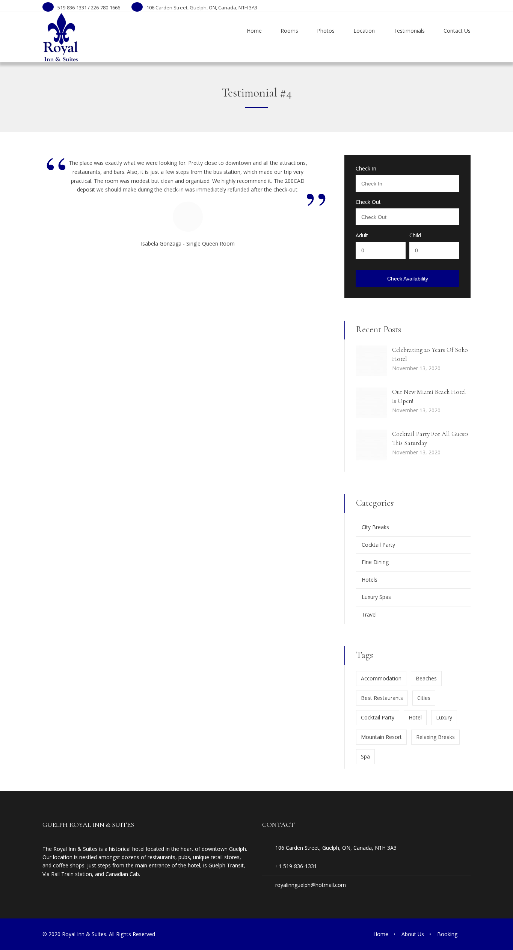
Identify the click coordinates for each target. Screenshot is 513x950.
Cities (423, 697)
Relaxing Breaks (435, 736)
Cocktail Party (378, 544)
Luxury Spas (376, 596)
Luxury (444, 717)
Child (415, 235)
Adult (362, 235)
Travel (369, 614)
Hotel (415, 717)
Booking (447, 934)
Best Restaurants (382, 697)
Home (380, 934)
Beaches (426, 678)
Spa (365, 756)
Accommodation (381, 678)
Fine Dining (375, 561)
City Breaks (375, 527)
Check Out (368, 202)
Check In (366, 168)
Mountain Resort (381, 736)
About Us (412, 934)
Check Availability (407, 279)
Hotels (369, 579)
